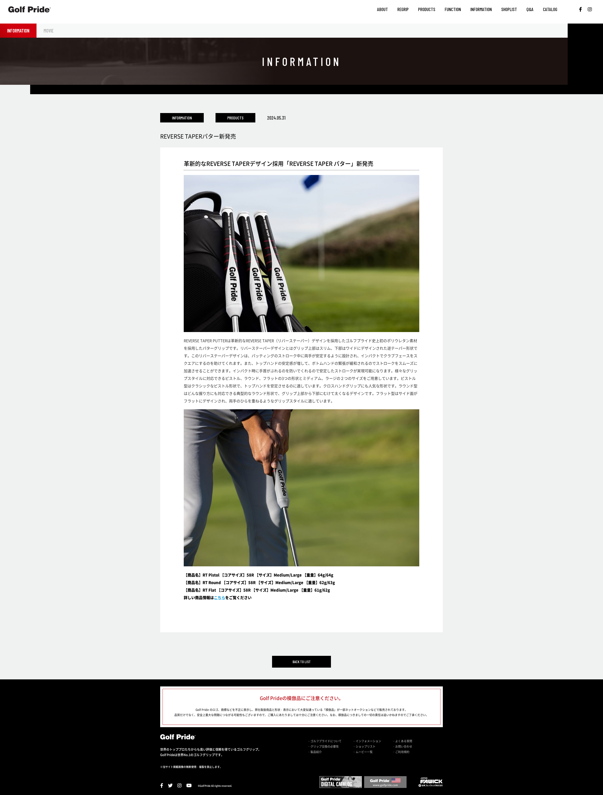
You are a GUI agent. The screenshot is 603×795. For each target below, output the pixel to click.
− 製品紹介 (315, 752)
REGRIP (403, 9)
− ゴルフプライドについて (325, 741)
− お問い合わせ (402, 746)
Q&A (530, 9)
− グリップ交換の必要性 (323, 746)
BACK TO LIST (302, 661)
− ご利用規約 (401, 752)
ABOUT (382, 9)
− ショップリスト (364, 746)
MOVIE (49, 30)
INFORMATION (481, 9)
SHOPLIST (509, 9)
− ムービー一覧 (363, 752)
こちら (219, 597)
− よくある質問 (402, 741)
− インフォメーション (367, 741)
